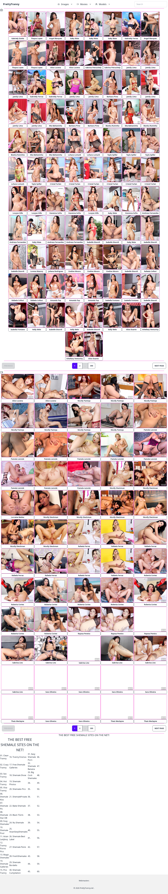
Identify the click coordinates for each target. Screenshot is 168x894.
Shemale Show (19, 775)
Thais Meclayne (17, 721)
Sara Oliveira (51, 692)
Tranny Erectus (19, 756)
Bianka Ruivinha (112, 126)
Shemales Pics (19, 788)
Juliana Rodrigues (55, 271)
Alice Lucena (55, 67)
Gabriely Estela (17, 38)
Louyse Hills (18, 213)
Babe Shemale (19, 805)
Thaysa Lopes (36, 38)
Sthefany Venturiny (150, 329)
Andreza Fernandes (150, 213)
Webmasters (84, 880)
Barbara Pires (112, 96)
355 (91, 366)
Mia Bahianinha (55, 126)
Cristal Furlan (55, 184)
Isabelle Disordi (93, 242)
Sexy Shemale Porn (32, 756)
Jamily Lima (131, 67)
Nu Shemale (18, 822)
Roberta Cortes (150, 575)
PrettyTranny (11, 4)
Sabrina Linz (17, 663)
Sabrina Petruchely (93, 67)
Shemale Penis (19, 846)
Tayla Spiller (112, 155)
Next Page (159, 366)
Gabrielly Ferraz (131, 38)
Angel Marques (55, 38)
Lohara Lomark (74, 155)
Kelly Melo (36, 329)
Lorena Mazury (36, 271)
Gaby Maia (74, 38)
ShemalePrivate (20, 796)
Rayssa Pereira (84, 633)
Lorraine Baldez (17, 517)
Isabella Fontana (112, 300)
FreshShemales (20, 856)
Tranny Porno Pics (3, 848)
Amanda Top (55, 300)
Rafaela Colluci (150, 271)
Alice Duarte (131, 329)
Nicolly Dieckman (117, 488)
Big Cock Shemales (32, 775)
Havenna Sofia (55, 213)
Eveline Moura (75, 271)
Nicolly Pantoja (84, 401)
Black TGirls (18, 814)
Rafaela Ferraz (84, 546)
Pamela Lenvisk (150, 430)
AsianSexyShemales (18, 831)
